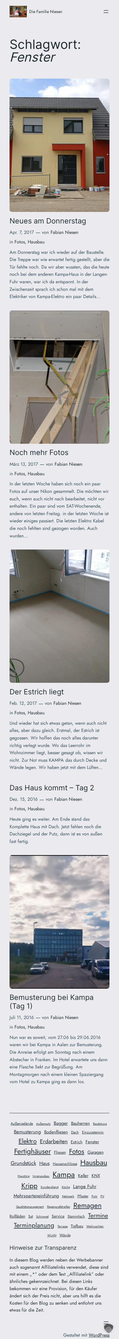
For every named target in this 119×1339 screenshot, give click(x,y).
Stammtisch (76, 1216)
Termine (98, 1215)
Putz (94, 1196)
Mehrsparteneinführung (36, 1195)
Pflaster (82, 1196)
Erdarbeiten (54, 1141)
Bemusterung (27, 1131)
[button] (108, 1328)
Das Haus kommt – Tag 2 (52, 788)
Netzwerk (68, 1196)
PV (102, 1196)
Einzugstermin (93, 1132)
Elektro (27, 1141)
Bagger (61, 1123)
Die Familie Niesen (45, 11)
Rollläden (17, 1216)
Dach (75, 1132)
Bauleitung (100, 1124)
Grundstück (23, 1163)
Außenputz (43, 1124)
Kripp (29, 1186)
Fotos (19, 241)
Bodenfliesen (56, 1132)
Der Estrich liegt (37, 692)
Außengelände (22, 1123)
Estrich (76, 1142)
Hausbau (36, 241)
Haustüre (23, 1176)
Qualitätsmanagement (30, 1207)
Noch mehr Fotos (39, 452)
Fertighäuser (32, 1151)
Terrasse (62, 1226)
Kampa (64, 1174)
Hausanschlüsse (65, 1163)
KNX (96, 1175)
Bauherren (80, 1123)
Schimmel (42, 1216)
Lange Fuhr (84, 1186)
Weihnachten (95, 1226)
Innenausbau (41, 1176)
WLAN (51, 1235)
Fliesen (60, 1152)
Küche (66, 1187)
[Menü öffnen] (106, 11)
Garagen (96, 1152)
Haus (44, 1163)
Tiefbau (77, 1226)
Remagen (87, 1205)
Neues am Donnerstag (48, 221)
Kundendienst (50, 1187)
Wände (65, 1235)
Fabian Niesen (64, 232)
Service (58, 1216)
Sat (30, 1216)
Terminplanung (34, 1225)
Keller (83, 1175)
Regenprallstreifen (58, 1207)
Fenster (92, 1142)
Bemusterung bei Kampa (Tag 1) (52, 1001)
